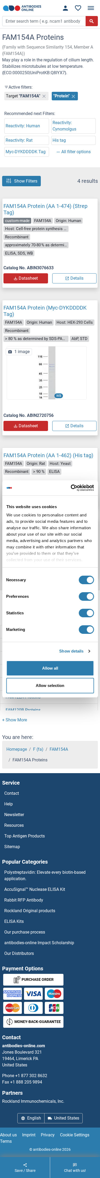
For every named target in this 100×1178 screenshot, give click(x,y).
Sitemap (12, 846)
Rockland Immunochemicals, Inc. (33, 1101)
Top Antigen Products (24, 836)
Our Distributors (19, 953)
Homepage (16, 749)
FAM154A (59, 749)
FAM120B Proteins (23, 710)
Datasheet (28, 278)
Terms (6, 1141)
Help (8, 804)
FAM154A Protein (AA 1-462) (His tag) (48, 455)
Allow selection (50, 685)
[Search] (92, 21)
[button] (14, 719)
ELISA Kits (14, 921)
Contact (11, 793)
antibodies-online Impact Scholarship (39, 942)
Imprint (28, 1134)
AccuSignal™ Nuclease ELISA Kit (34, 889)
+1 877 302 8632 (31, 1075)
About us (8, 1134)
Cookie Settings (74, 1134)
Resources (14, 825)
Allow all (50, 668)
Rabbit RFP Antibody (23, 900)
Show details (71, 651)
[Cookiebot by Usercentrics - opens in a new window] (71, 487)
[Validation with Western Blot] (47, 372)
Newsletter (14, 814)
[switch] (86, 596)
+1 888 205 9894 (26, 1082)
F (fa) (38, 749)
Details (76, 278)
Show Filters (25, 181)
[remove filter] (44, 96)
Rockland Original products (29, 910)
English (34, 1118)
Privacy (48, 1134)
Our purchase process (24, 932)
